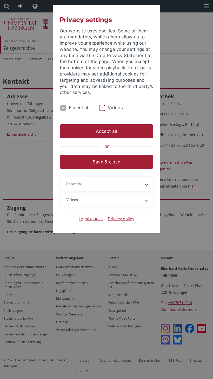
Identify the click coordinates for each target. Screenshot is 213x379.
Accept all (106, 131)
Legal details (91, 218)
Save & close (106, 161)
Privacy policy (121, 218)
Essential (78, 107)
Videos (115, 107)
